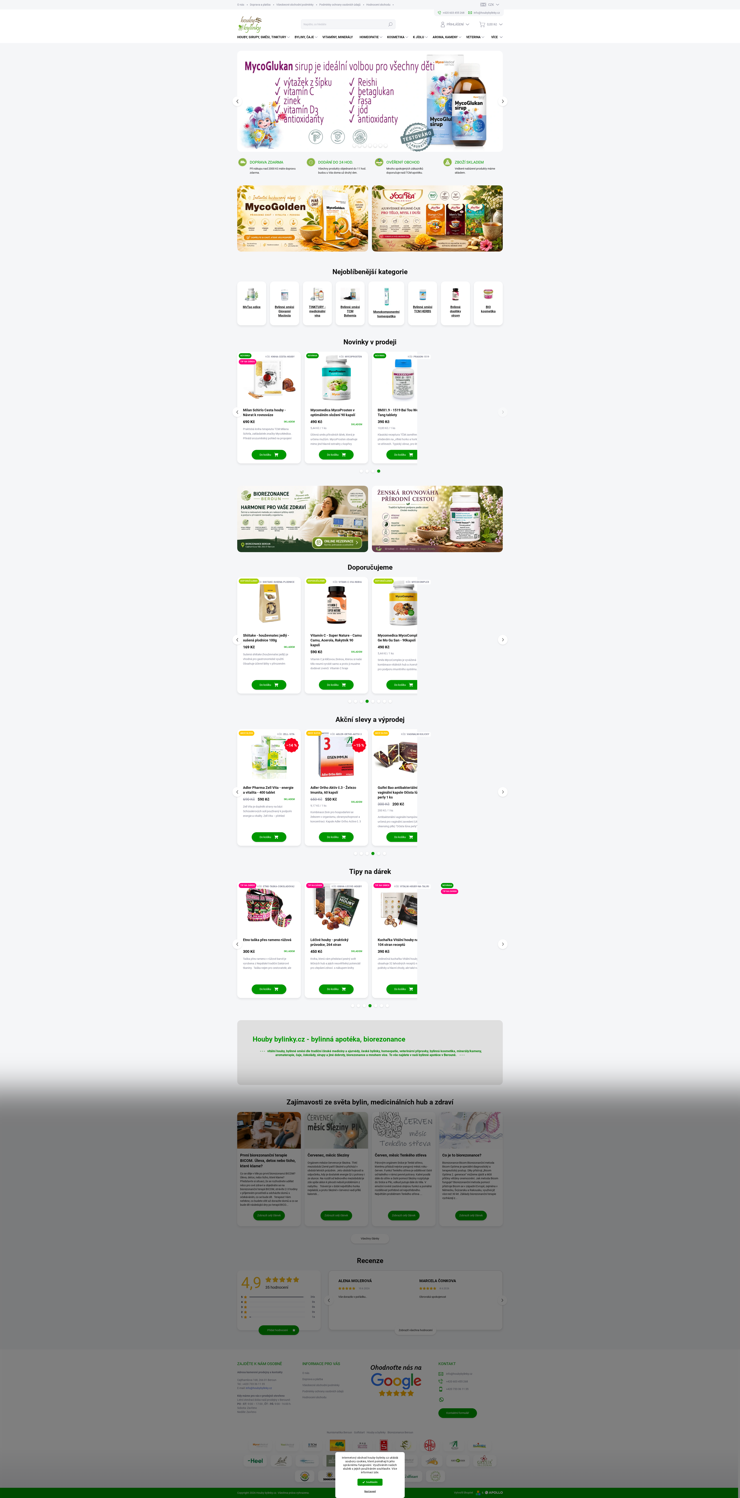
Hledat (390, 24)
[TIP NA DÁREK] (269, 909)
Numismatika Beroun (339, 1432)
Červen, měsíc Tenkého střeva (400, 1155)
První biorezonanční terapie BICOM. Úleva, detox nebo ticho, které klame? (268, 1160)
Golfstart (359, 1432)
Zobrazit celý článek (269, 1215)
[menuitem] (264, 37)
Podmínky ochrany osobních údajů (340, 4)
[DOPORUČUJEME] (269, 605)
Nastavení (370, 1491)
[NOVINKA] (269, 379)
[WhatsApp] (441, 1399)
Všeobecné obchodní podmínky (295, 4)
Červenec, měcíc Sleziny (328, 1155)
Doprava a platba (260, 4)
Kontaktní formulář (457, 1412)
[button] (244, 101)
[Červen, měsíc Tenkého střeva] (404, 1130)
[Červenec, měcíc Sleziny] (336, 1130)
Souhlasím (372, 1482)
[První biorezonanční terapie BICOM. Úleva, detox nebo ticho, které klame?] (269, 1130)
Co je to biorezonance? (461, 1155)
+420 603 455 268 (457, 1381)
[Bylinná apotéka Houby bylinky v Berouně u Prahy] (435, 1476)
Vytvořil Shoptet (463, 1492)
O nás (240, 4)
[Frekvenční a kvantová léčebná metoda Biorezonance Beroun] (307, 1460)
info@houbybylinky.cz (259, 1388)
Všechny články (370, 1238)
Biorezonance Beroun (400, 1432)
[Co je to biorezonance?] (471, 1130)
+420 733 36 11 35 (457, 1389)
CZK (491, 5)
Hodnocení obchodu (378, 4)
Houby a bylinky (376, 1432)
